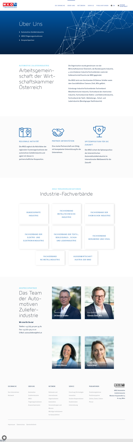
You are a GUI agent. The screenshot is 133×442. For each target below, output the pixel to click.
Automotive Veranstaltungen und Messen (55, 405)
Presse (91, 402)
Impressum (11, 424)
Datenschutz (21, 424)
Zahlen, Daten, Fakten (96, 398)
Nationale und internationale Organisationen (53, 395)
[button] (4, 437)
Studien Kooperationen (76, 398)
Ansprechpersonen (34, 405)
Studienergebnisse (95, 392)
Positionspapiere (94, 395)
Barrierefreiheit (31, 424)
